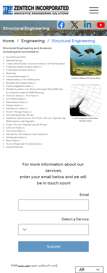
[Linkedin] (87, 24)
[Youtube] (100, 24)
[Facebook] (61, 24)
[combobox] (53, 229)
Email (84, 194)
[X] (74, 24)
